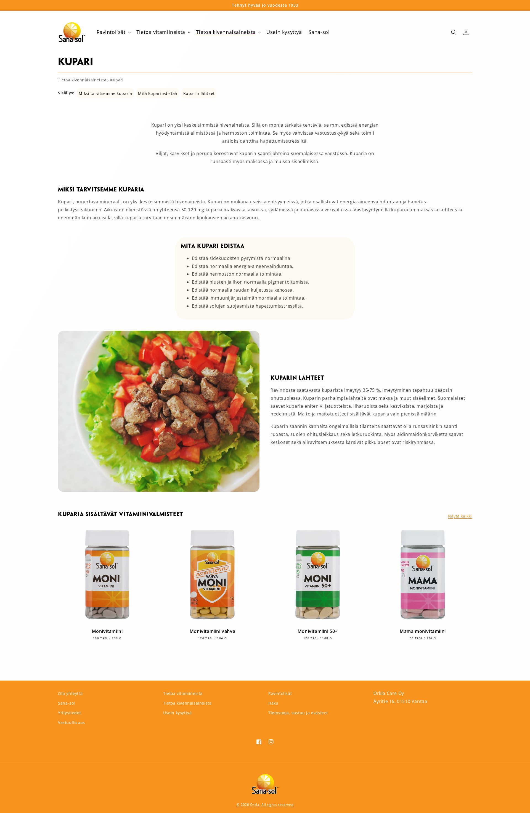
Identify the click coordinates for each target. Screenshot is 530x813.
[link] (158, 490)
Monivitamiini (107, 631)
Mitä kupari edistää (157, 93)
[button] (113, 32)
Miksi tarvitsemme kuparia (105, 93)
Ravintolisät (280, 693)
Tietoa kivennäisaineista (187, 703)
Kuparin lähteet (199, 93)
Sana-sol (66, 703)
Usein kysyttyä (177, 712)
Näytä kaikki (460, 516)
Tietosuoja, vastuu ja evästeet (298, 712)
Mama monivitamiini (423, 631)
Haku (273, 703)
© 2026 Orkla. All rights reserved (265, 804)
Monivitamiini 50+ (318, 631)
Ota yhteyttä (70, 693)
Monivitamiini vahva (212, 631)
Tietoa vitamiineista (183, 693)
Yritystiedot (69, 712)
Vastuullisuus (71, 722)
